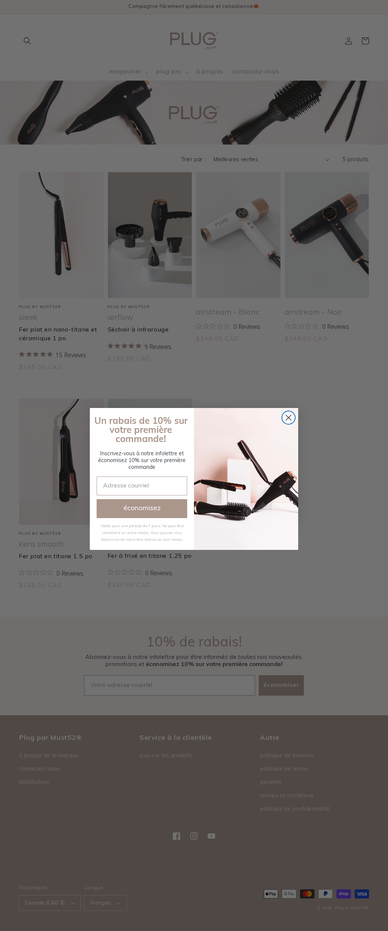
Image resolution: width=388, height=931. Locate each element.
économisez (142, 508)
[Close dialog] (288, 417)
